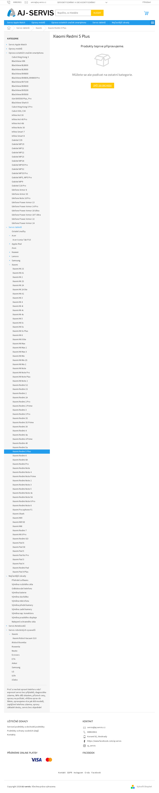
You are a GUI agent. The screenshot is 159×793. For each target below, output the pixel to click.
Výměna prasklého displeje (24, 617)
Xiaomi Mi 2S (18, 281)
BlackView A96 (18, 61)
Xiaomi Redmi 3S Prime (23, 422)
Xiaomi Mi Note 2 (20, 381)
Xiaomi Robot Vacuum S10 (24, 638)
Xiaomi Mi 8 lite (19, 339)
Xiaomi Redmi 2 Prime (22, 406)
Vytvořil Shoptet (144, 786)
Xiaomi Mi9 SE (19, 522)
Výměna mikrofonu (20, 601)
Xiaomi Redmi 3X (20, 426)
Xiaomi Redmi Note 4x (22, 493)
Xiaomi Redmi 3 (20, 410)
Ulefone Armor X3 (20, 194)
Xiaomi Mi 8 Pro (19, 534)
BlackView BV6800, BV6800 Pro (26, 77)
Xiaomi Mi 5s (18, 326)
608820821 (92, 732)
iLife (14, 675)
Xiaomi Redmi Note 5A (23, 497)
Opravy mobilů (15, 48)
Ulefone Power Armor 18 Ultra (25, 210)
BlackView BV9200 (20, 90)
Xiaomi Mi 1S (18, 268)
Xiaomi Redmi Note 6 (22, 505)
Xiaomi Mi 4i (18, 306)
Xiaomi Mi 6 (18, 335)
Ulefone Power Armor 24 (23, 223)
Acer (14, 235)
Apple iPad (17, 244)
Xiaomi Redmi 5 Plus (22, 451)
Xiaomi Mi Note (19, 368)
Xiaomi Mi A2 (18, 293)
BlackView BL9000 (20, 69)
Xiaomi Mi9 (17, 518)
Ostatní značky (19, 231)
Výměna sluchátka (20, 596)
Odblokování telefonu (22, 588)
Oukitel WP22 (18, 152)
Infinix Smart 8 (18, 136)
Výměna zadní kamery (22, 609)
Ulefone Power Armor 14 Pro (25, 206)
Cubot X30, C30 (19, 111)
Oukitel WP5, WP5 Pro (22, 177)
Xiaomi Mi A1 (18, 273)
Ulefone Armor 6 (19, 190)
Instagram (78, 772)
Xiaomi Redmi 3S (20, 418)
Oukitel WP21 (18, 148)
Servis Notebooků (17, 626)
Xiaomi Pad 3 (18, 559)
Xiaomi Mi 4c (18, 310)
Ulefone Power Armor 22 (23, 219)
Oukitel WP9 (17, 181)
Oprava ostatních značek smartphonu (26, 53)
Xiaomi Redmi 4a (20, 434)
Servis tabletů (15, 227)
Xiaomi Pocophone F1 (22, 509)
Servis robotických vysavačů (22, 630)
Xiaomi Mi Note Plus (21, 376)
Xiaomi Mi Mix (19, 356)
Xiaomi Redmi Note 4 (22, 472)
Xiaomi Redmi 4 (20, 430)
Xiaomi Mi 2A (18, 285)
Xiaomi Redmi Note (21, 468)
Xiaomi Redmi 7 (20, 530)
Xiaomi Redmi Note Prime (24, 476)
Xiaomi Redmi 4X (20, 443)
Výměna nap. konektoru (23, 613)
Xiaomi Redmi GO (20, 538)
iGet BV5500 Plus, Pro (22, 98)
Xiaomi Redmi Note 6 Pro (24, 501)
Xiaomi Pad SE (19, 547)
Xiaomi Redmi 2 (20, 393)
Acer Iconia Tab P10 (22, 239)
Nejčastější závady (17, 576)
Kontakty (11, 734)
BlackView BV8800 (20, 86)
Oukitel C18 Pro (19, 185)
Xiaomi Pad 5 (18, 551)
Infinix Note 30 (18, 127)
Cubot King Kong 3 (20, 57)
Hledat (97, 12)
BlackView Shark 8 (20, 102)
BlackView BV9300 (20, 94)
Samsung (16, 260)
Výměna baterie (19, 592)
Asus (14, 248)
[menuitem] (16, 22)
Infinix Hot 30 (17, 115)
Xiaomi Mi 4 (18, 302)
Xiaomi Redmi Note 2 (22, 480)
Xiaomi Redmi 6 (20, 455)
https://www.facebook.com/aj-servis (104, 741)
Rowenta (16, 646)
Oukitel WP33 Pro (20, 173)
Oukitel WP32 (18, 169)
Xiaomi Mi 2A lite (20, 289)
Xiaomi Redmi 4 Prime (22, 439)
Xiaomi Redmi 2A (20, 397)
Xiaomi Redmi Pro (21, 464)
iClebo (15, 679)
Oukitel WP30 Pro (20, 165)
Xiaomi (15, 264)
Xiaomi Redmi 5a (20, 447)
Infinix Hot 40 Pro (19, 119)
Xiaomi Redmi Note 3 (22, 484)
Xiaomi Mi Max (19, 343)
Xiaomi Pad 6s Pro (21, 555)
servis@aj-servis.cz (96, 727)
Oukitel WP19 (18, 144)
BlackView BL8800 (20, 65)
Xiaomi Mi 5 (18, 318)
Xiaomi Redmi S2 (20, 385)
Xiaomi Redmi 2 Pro (21, 401)
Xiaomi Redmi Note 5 (22, 489)
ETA (13, 659)
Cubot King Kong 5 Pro (22, 106)
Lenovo (15, 256)
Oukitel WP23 (18, 156)
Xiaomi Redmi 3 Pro (21, 414)
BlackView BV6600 (20, 73)
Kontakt (62, 772)
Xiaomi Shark (18, 513)
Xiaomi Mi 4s (18, 314)
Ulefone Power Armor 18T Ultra (26, 214)
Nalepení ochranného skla (24, 621)
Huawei (15, 252)
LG (13, 671)
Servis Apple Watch (18, 44)
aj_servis (91, 745)
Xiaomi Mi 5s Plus (20, 331)
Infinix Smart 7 (18, 131)
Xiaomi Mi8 (17, 526)
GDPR (69, 772)
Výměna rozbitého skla (22, 584)
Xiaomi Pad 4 (18, 563)
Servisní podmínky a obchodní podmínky (76, 2)
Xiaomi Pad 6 (18, 542)
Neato (14, 650)
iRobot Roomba (19, 642)
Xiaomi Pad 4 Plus (20, 571)
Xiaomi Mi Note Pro (21, 372)
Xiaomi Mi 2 (18, 277)
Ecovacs (16, 654)
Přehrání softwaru (20, 580)
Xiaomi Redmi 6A (20, 459)
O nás (87, 772)
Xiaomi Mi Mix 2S (20, 360)
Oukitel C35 (17, 140)
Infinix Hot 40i (18, 123)
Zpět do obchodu (102, 85)
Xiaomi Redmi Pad (21, 567)
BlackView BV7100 (20, 82)
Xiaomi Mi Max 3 (20, 351)
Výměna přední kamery (22, 605)
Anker (14, 663)
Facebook (96, 772)
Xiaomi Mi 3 (18, 298)
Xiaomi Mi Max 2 (20, 347)
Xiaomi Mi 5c (18, 322)
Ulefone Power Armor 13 (23, 202)
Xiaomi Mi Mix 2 (19, 364)
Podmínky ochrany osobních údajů (23, 730)
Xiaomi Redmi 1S (20, 389)
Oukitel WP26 (18, 161)
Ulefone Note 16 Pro (21, 198)
